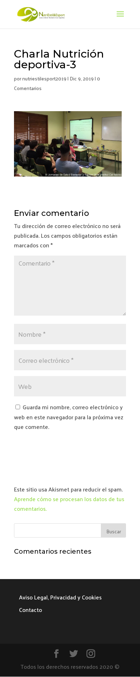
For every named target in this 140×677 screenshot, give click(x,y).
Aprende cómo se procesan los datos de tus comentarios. (69, 504)
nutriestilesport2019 (44, 78)
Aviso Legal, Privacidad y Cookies (60, 597)
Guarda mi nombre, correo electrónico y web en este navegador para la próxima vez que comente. (68, 416)
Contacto (30, 609)
